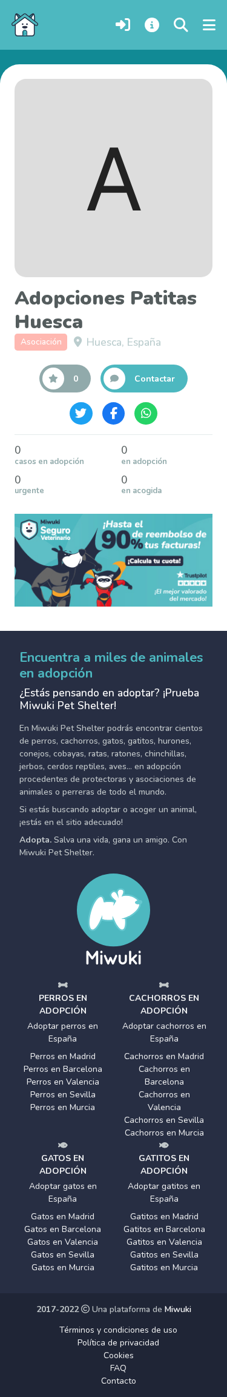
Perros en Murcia (62, 1107)
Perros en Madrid (63, 1056)
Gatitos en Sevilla (164, 1255)
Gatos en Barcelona (62, 1229)
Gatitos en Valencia (164, 1242)
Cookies (119, 1355)
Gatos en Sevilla (62, 1255)
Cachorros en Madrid (164, 1056)
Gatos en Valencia (62, 1242)
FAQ (118, 1368)
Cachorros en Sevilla (164, 1120)
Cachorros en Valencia (164, 1101)
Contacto (118, 1381)
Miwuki (178, 1309)
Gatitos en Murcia (164, 1267)
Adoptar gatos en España (63, 1192)
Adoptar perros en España (62, 1032)
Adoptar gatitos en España (164, 1192)
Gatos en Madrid (62, 1216)
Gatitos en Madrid (164, 1216)
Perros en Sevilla (63, 1094)
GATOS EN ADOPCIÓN (63, 1165)
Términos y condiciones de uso (118, 1330)
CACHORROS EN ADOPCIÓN (164, 1004)
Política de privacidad (118, 1342)
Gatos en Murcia (62, 1267)
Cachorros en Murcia (164, 1133)
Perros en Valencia (63, 1082)
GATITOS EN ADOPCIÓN (164, 1165)
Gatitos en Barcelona (164, 1229)
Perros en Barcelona (63, 1069)
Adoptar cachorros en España (164, 1032)
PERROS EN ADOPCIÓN (63, 1004)
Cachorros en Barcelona (164, 1075)
